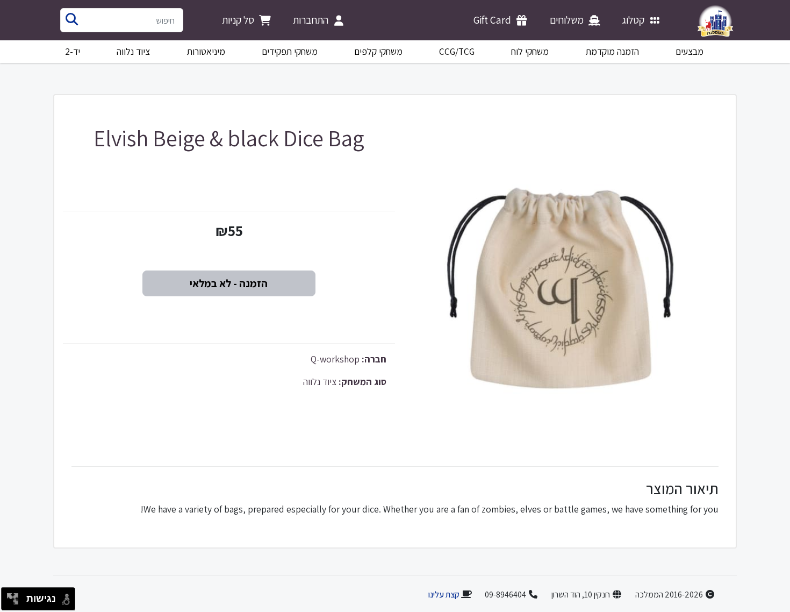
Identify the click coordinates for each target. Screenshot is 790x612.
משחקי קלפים (378, 51)
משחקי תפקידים (290, 51)
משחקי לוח (530, 51)
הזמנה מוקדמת (612, 51)
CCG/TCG (457, 51)
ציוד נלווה (133, 51)
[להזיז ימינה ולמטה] (16, 602)
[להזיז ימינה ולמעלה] (16, 596)
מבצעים (689, 51)
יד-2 (72, 51)
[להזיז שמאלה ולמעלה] (10, 596)
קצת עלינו (443, 594)
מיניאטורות (206, 51)
